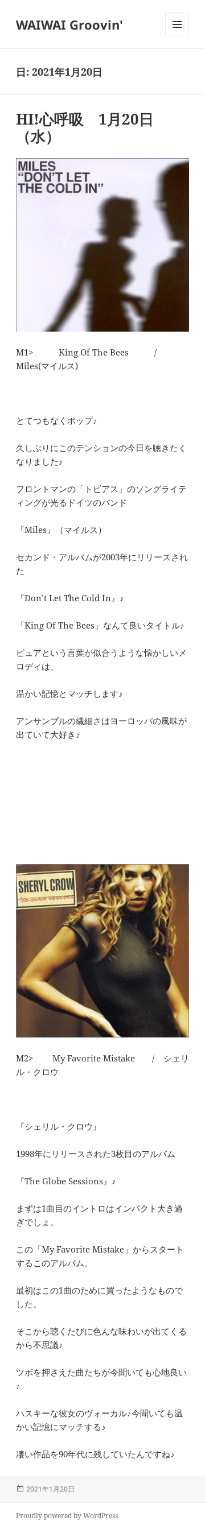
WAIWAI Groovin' (69, 24)
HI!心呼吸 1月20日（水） (85, 127)
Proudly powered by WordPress (67, 1515)
